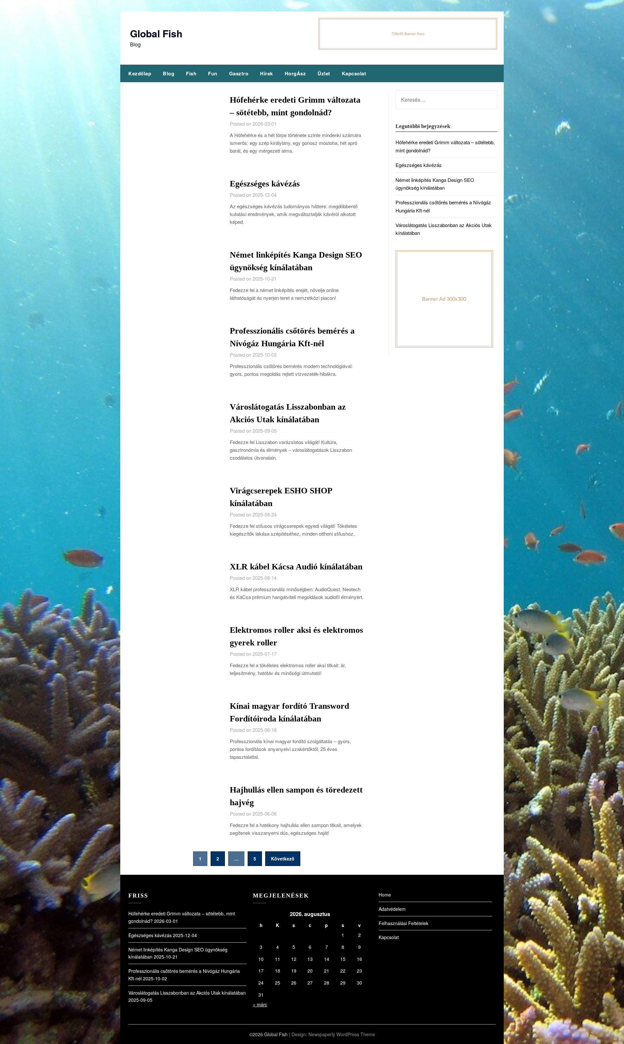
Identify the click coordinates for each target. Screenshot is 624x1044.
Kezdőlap (139, 73)
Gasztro (239, 73)
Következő (282, 858)
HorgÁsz (295, 73)
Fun (212, 73)
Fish (191, 73)
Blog (168, 73)
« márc (260, 1004)
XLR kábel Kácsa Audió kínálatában (296, 566)
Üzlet (324, 73)
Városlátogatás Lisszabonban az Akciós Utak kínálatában (187, 992)
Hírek (266, 73)
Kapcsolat (354, 73)
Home (385, 894)
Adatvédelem (392, 909)
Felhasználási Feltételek (403, 923)
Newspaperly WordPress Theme (341, 1034)
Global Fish (156, 33)
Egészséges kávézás (265, 183)
